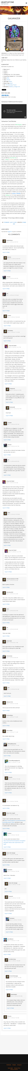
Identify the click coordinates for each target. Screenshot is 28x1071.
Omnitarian (9, 656)
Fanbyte (14, 1064)
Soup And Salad (12, 345)
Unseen (8, 276)
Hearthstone (7, 3)
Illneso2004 (9, 730)
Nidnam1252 (10, 702)
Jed (7, 293)
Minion (10, 81)
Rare (8, 78)
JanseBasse (10, 939)
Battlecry (11, 86)
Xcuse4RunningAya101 (14, 760)
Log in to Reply (6, 252)
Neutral (8, 79)
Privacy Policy (17, 1068)
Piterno (9, 1016)
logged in (10, 231)
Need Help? (10, 1068)
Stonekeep (6, 222)
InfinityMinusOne (12, 743)
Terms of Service (14, 1069)
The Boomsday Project (11, 84)
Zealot (9, 315)
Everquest (19, 1064)
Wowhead (9, 1064)
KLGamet (10, 869)
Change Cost (17, 86)
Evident (9, 833)
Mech (11, 83)
